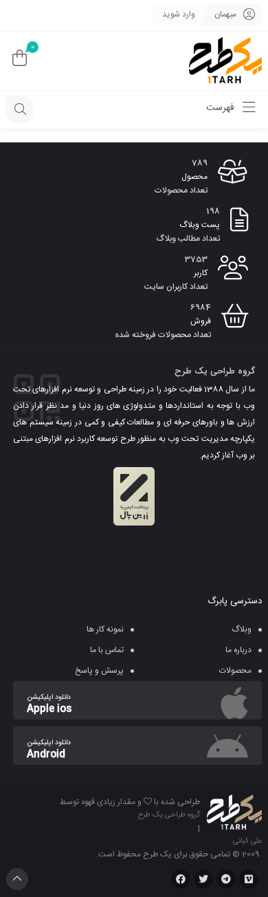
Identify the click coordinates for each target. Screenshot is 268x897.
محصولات (235, 671)
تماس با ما (107, 650)
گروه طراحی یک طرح (169, 815)
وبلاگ (242, 629)
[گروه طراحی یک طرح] (225, 61)
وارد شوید (178, 14)
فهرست (221, 108)
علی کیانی (247, 841)
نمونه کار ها (105, 629)
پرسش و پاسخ (99, 671)
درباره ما (238, 650)
